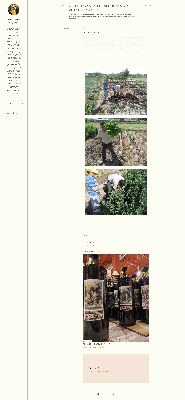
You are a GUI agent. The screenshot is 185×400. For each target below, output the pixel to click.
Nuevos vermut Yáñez (96, 343)
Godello (94, 367)
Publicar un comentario (91, 245)
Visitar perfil (13, 93)
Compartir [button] (65, 29)
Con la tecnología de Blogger (108, 394)
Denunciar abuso (10, 113)
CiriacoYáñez (14, 18)
